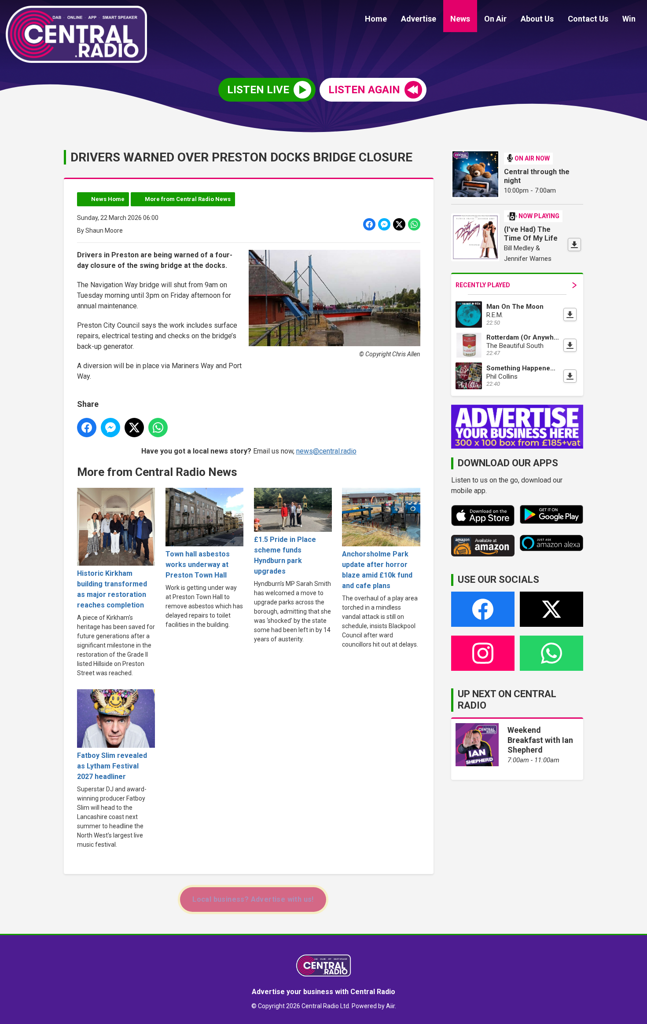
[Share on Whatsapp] (414, 224)
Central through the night (537, 176)
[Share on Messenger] (384, 224)
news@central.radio (326, 451)
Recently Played (483, 285)
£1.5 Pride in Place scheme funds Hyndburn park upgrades (285, 555)
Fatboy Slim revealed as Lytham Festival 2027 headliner (112, 766)
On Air (495, 18)
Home (376, 18)
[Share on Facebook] (369, 224)
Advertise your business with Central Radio (323, 991)
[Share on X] (399, 224)
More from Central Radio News (188, 199)
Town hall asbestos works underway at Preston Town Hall (197, 564)
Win (629, 18)
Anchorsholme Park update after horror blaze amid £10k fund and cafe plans (377, 570)
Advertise (418, 18)
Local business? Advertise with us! (253, 899)
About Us (537, 18)
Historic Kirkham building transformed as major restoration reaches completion (112, 589)
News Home (108, 199)
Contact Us (588, 18)
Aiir (390, 1005)
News (460, 18)
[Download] (574, 244)
